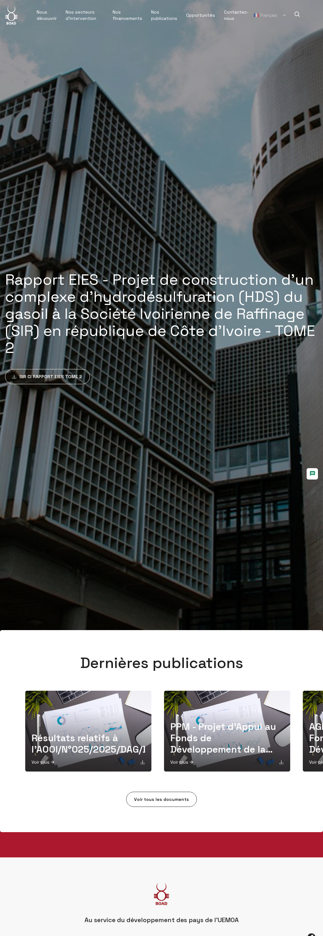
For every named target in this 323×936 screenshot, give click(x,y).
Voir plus (41, 762)
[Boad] (11, 15)
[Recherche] (297, 14)
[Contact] (312, 474)
